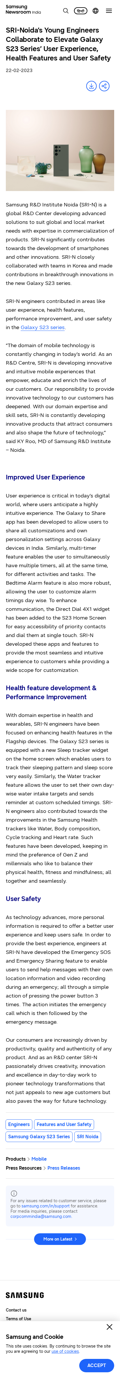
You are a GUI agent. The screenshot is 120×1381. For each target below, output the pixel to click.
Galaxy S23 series (43, 327)
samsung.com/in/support (46, 1206)
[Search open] (66, 11)
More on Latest (57, 1239)
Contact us (16, 1310)
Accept (96, 1365)
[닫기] (109, 1327)
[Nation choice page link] (95, 11)
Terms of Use (18, 1318)
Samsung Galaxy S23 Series (39, 1136)
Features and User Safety (64, 1124)
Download (91, 86)
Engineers (19, 1124)
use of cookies (65, 1351)
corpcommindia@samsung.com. (41, 1216)
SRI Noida (87, 1136)
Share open (104, 86)
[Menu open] (109, 11)
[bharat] (80, 10)
